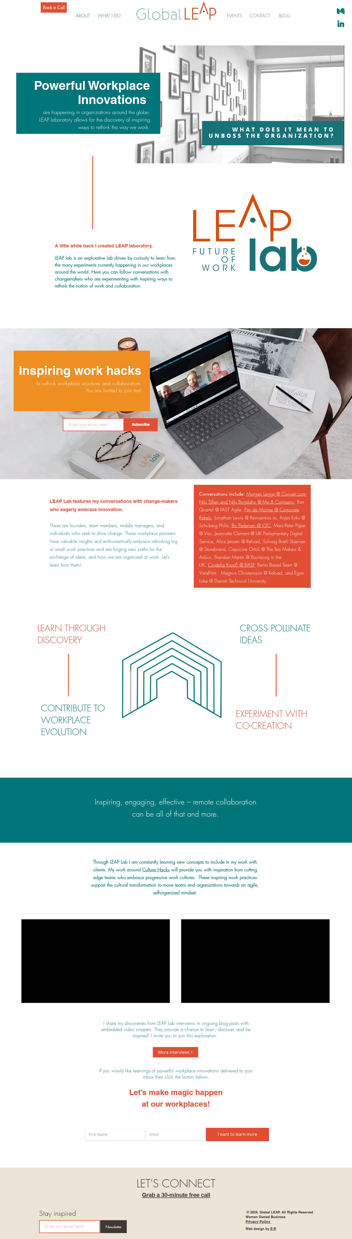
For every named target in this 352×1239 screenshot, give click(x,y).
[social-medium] (341, 11)
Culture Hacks (156, 869)
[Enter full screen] (337, 156)
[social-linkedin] (341, 24)
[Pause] (141, 156)
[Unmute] (150, 156)
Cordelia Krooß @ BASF (231, 565)
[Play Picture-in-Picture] (328, 156)
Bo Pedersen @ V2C (251, 525)
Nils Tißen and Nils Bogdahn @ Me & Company (246, 502)
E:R (273, 1229)
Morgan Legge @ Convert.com (276, 494)
